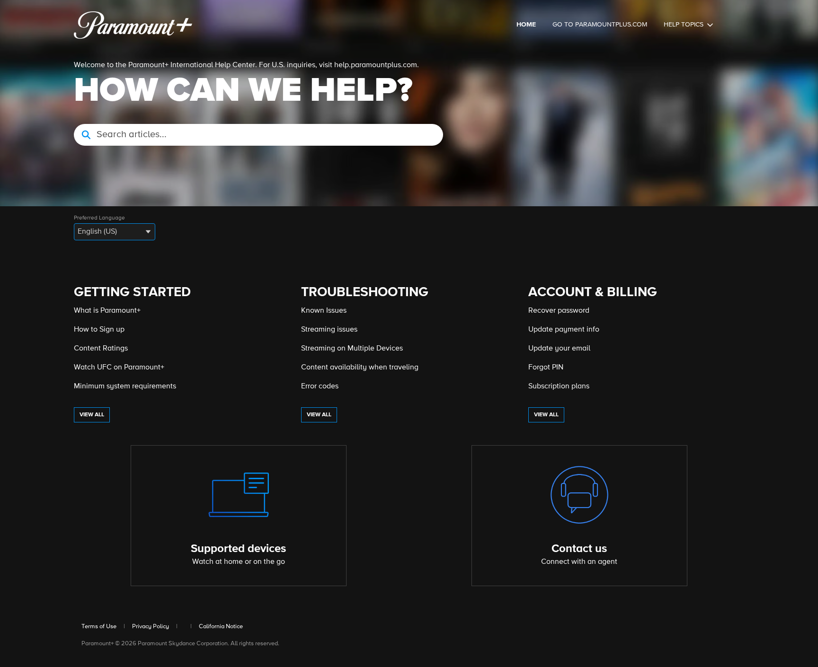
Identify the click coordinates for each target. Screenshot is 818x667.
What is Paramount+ (107, 311)
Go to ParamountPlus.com (599, 24)
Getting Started (132, 292)
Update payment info (563, 330)
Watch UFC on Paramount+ (119, 367)
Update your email (559, 348)
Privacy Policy (150, 626)
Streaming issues (329, 330)
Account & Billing (592, 292)
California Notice (221, 626)
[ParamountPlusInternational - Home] (133, 25)
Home (526, 24)
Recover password (558, 311)
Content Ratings (101, 348)
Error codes (319, 386)
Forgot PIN (545, 367)
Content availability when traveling (359, 367)
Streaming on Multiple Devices (352, 348)
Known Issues (324, 311)
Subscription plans (558, 386)
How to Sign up (99, 330)
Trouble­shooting (364, 292)
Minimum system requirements (125, 386)
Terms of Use (98, 626)
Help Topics (683, 24)
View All (92, 415)
